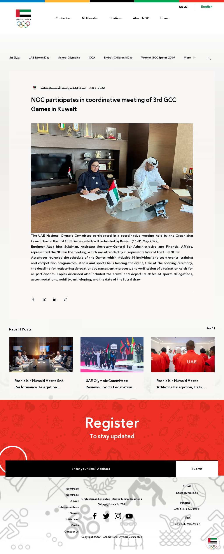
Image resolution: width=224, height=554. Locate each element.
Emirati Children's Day (118, 58)
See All (210, 328)
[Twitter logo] (106, 516)
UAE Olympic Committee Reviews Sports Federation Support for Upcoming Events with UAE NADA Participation (111, 384)
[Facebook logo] (94, 516)
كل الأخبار (14, 58)
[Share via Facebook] (33, 299)
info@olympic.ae (186, 492)
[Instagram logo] (118, 516)
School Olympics (69, 58)
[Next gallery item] (187, 178)
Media (75, 525)
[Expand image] (112, 178)
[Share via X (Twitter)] (44, 299)
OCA (92, 58)
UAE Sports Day (38, 58)
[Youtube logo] (129, 516)
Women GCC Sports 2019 (158, 58)
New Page (72, 488)
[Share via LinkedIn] (54, 299)
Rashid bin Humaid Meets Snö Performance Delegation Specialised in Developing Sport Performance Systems (39, 384)
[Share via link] (65, 299)
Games (74, 513)
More (187, 58)
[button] (141, 18)
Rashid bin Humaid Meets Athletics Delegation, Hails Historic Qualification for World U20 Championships (179, 384)
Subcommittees (68, 507)
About (74, 501)
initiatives (72, 519)
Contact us (71, 531)
